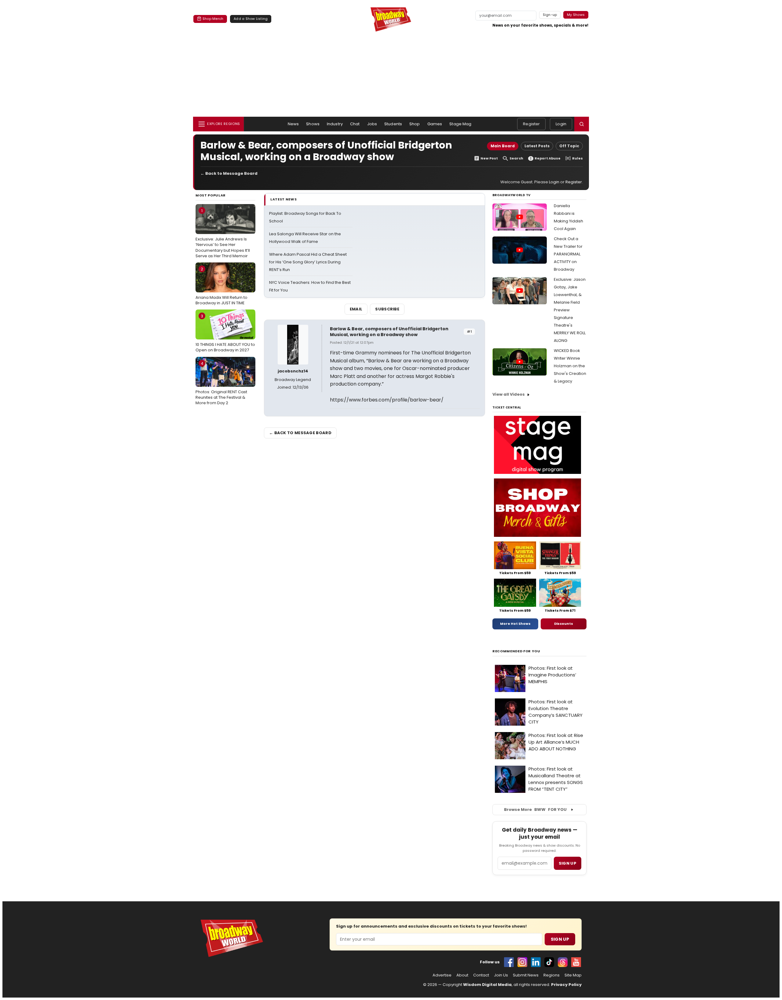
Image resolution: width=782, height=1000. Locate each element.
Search (516, 158)
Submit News (526, 975)
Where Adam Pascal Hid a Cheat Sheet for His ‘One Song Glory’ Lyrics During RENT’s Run (308, 262)
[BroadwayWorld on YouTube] (576, 962)
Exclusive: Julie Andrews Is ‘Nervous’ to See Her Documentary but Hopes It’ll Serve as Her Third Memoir (223, 233)
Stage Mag (460, 124)
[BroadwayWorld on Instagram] (522, 962)
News (293, 124)
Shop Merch (213, 18)
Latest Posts (537, 145)
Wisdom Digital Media (487, 984)
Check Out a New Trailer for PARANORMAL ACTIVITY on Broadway (568, 254)
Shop (414, 124)
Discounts (563, 623)
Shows (313, 124)
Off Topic (569, 145)
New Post (489, 158)
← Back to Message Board (229, 173)
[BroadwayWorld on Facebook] (508, 962)
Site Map (573, 975)
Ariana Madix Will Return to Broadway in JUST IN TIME (221, 286)
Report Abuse (548, 158)
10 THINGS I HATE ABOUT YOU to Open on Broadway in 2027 (225, 333)
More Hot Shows (515, 623)
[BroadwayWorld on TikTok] (549, 962)
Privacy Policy (566, 984)
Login (561, 124)
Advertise (442, 975)
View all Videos (508, 394)
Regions (551, 975)
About (462, 975)
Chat (355, 124)
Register (531, 124)
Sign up (567, 863)
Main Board (503, 145)
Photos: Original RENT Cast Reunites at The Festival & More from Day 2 (221, 383)
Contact (481, 975)
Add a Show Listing (251, 18)
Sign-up (550, 14)
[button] (581, 124)
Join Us (501, 975)
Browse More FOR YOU (535, 809)
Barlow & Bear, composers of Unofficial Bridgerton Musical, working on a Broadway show (389, 332)
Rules (577, 158)
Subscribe (387, 309)
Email (356, 309)
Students (393, 124)
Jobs (372, 124)
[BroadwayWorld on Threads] (562, 962)
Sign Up (560, 939)
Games (434, 124)
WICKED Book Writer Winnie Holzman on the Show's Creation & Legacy (570, 366)
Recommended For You (516, 651)
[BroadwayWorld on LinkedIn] (535, 962)
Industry (335, 124)
